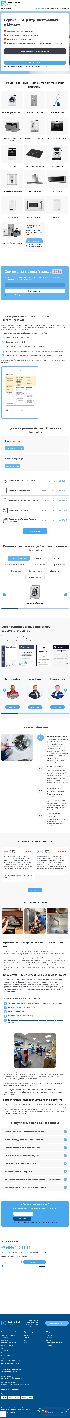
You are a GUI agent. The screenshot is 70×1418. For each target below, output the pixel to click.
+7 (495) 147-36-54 (40, 9)
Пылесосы (55, 558)
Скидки (48, 1340)
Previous (4, 594)
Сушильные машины (38, 565)
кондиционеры (40, 1020)
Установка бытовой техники (10, 1363)
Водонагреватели (35, 577)
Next (65, 594)
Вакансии (49, 1348)
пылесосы (50, 1020)
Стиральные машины (18, 558)
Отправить (22, 1219)
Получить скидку (35, 291)
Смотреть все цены (35, 531)
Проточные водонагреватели (10, 1360)
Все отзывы (35, 890)
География (49, 1345)
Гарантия (49, 1335)
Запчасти (49, 1337)
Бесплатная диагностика (54, 1343)
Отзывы (26, 1340)
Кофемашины (54, 571)
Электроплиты (16, 571)
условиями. (45, 66)
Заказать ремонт (35, 63)
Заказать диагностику (14, 448)
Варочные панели (35, 571)
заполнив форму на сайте (55, 746)
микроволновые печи (26, 1020)
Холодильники (39, 558)
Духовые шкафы (59, 565)
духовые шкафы (28, 1016)
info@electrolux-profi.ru (10, 1389)
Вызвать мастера (12, 466)
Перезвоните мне (34, 241)
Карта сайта (67, 1410)
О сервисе (27, 1335)
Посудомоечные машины (14, 565)
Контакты (27, 1337)
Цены (25, 1343)
